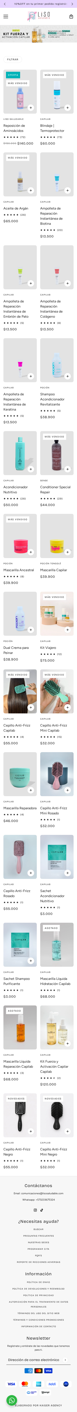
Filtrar (12, 59)
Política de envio (38, 1282)
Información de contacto (38, 1326)
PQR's (38, 1255)
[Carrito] (71, 16)
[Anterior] (5, 4)
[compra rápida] (30, 107)
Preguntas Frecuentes (38, 1236)
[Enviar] (65, 1360)
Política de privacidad (38, 1295)
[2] (38, 39)
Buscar (39, 1229)
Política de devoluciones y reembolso (38, 1289)
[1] (34, 39)
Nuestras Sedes (38, 1242)
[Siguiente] (72, 4)
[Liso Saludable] (38, 16)
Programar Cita (38, 1249)
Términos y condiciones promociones (38, 1320)
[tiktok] (41, 1210)
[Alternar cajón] (5, 16)
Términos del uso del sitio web (39, 1313)
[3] (42, 39)
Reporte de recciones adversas (38, 1262)
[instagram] (35, 1210)
